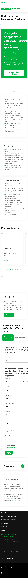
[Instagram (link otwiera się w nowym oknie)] (11, 551)
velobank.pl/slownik (16, 500)
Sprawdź (9, 315)
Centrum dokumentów (8, 516)
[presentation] (8, 337)
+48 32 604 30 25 (8, 536)
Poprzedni (7, 269)
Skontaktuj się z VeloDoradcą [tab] (8, 337)
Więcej (6, 261)
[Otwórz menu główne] (26, 2)
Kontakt (4, 513)
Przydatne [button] (4, 523)
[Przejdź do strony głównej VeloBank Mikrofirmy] (10, 9)
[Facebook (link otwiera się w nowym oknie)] (5, 551)
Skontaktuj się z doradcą (14, 73)
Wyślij (9, 453)
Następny (20, 269)
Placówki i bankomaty (8, 520)
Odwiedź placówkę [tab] (20, 337)
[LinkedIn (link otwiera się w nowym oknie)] (17, 551)
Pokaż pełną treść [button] (9, 447)
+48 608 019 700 (11, 534)
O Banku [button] (4, 527)
